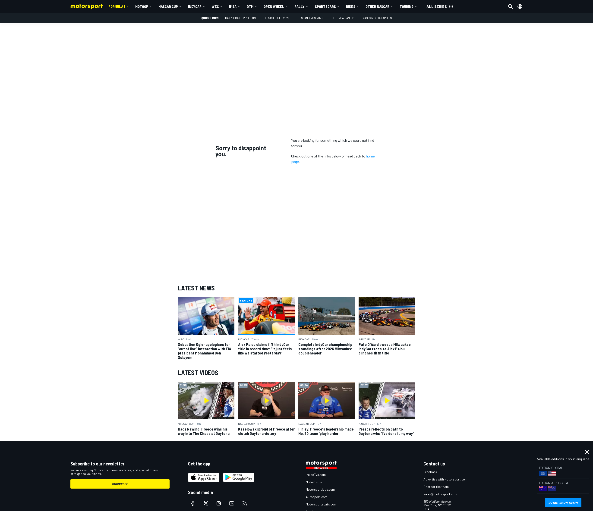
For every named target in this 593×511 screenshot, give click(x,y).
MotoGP (141, 6)
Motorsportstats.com (321, 504)
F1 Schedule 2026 (277, 18)
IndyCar (195, 6)
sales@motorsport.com (440, 494)
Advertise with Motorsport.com (445, 479)
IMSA (233, 6)
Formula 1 (116, 6)
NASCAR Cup (168, 6)
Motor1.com (314, 482)
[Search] (510, 6)
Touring (406, 6)
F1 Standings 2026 (310, 18)
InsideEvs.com (316, 475)
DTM (250, 6)
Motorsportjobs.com (320, 489)
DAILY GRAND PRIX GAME (241, 18)
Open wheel (274, 6)
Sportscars (325, 6)
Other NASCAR (377, 6)
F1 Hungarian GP (342, 18)
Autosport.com (316, 497)
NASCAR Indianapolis (377, 18)
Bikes (350, 6)
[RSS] (244, 503)
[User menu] (519, 6)
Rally (299, 6)
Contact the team (436, 487)
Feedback (430, 472)
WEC (215, 6)
